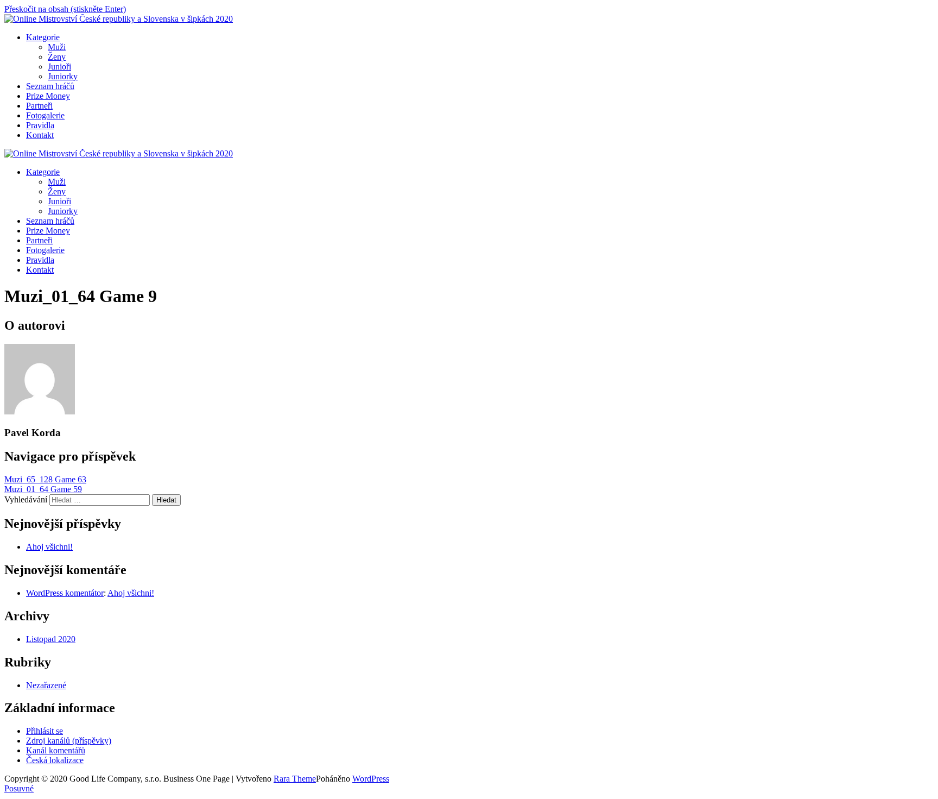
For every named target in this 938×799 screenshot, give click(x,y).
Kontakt (40, 135)
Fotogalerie (45, 115)
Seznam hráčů (50, 86)
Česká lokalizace (55, 760)
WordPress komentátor (65, 592)
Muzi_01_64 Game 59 (43, 489)
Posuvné (19, 788)
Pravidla (40, 125)
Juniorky (63, 76)
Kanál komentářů (55, 750)
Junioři (59, 66)
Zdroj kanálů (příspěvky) (68, 740)
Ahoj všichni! (49, 546)
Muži (57, 47)
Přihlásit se (44, 730)
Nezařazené (46, 685)
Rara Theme (295, 778)
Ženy (57, 56)
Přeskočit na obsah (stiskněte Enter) (65, 9)
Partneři (39, 105)
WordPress (370, 778)
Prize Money (48, 95)
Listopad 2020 (50, 639)
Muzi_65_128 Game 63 (45, 479)
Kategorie (43, 37)
